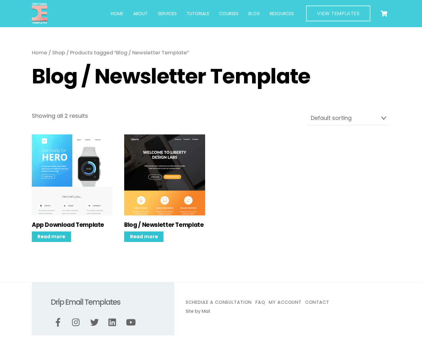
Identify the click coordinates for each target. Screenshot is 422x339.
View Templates (338, 13)
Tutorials (198, 14)
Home (117, 14)
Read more (51, 236)
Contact (317, 302)
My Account (285, 302)
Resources (282, 14)
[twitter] (95, 322)
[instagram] (77, 322)
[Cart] (384, 13)
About (140, 14)
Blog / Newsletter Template (164, 225)
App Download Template (68, 225)
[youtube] (132, 322)
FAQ (260, 302)
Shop (58, 52)
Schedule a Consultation (219, 302)
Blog (254, 14)
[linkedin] (113, 322)
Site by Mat (198, 311)
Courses (228, 14)
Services (167, 14)
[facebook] (59, 322)
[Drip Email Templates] (39, 21)
